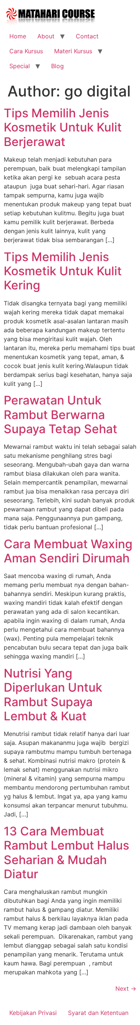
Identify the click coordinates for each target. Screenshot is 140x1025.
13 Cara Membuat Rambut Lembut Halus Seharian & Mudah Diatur (66, 852)
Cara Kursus (26, 51)
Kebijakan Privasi (33, 1012)
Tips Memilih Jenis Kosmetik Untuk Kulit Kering (63, 271)
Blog (57, 66)
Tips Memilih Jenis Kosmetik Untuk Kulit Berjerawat (63, 127)
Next (125, 988)
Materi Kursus (73, 51)
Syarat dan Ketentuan (98, 1012)
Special (19, 66)
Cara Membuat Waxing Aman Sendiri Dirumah (68, 551)
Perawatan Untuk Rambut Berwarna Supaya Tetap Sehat (60, 414)
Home (17, 36)
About (46, 36)
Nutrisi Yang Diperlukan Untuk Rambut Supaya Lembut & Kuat (53, 694)
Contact (87, 36)
